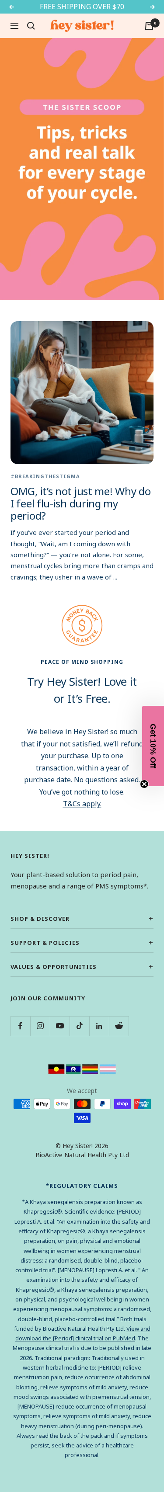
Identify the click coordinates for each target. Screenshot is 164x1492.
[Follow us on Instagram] (40, 1026)
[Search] (31, 26)
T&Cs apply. (82, 803)
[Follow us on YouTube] (60, 1026)
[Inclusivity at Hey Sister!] (82, 1068)
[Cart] (149, 26)
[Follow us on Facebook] (20, 1026)
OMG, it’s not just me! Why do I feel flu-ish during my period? (80, 503)
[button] (153, 746)
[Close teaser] (144, 784)
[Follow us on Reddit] (119, 1026)
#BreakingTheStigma (45, 476)
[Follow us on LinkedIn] (99, 1026)
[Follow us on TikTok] (79, 1026)
